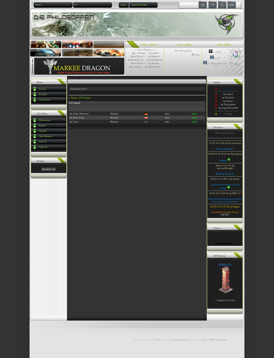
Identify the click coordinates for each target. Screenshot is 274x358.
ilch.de (157, 339)
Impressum (44, 99)
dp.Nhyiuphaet (228, 104)
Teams (74, 97)
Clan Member (45, 136)
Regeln (42, 125)
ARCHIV (224, 214)
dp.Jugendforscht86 (228, 107)
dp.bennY (228, 94)
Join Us (42, 141)
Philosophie (45, 120)
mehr (194, 113)
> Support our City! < (226, 300)
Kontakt (43, 94)
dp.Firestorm (228, 97)
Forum (42, 89)
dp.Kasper (228, 101)
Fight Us (43, 147)
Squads (42, 131)
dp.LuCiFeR (208, 339)
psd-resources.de (179, 339)
